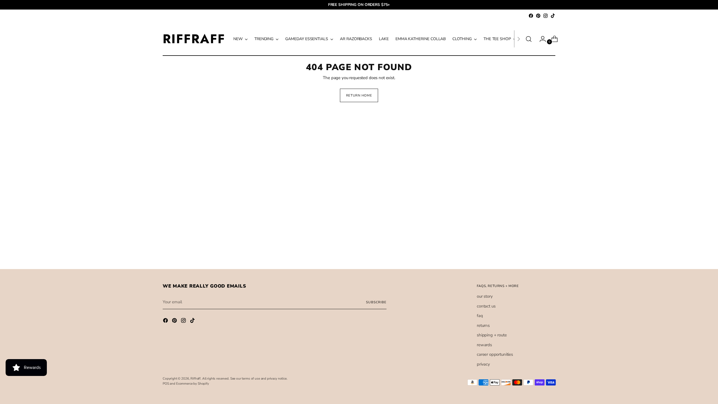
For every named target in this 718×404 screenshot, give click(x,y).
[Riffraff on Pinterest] (538, 15)
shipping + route (492, 335)
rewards (484, 345)
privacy (483, 364)
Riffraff (195, 378)
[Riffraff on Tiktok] (552, 15)
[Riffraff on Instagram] (545, 15)
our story (485, 296)
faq (480, 315)
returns (483, 325)
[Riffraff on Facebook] (530, 15)
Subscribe (376, 302)
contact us (486, 306)
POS (166, 383)
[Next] (518, 39)
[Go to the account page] (540, 39)
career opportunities (495, 354)
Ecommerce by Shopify (192, 383)
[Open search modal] (528, 39)
